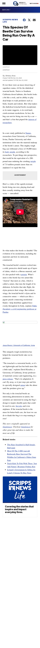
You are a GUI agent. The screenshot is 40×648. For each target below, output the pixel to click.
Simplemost (7, 426)
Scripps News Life (10, 20)
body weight (10, 151)
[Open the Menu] (4, 3)
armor (22, 385)
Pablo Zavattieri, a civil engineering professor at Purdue (20, 308)
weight (33, 161)
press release (8, 378)
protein (24, 274)
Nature (28, 133)
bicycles (19, 406)
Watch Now (33, 3)
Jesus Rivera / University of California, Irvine (19, 345)
